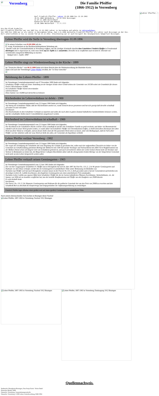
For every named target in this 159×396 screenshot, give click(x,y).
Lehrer (60, 16)
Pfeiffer (39, 70)
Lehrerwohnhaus (88, 30)
